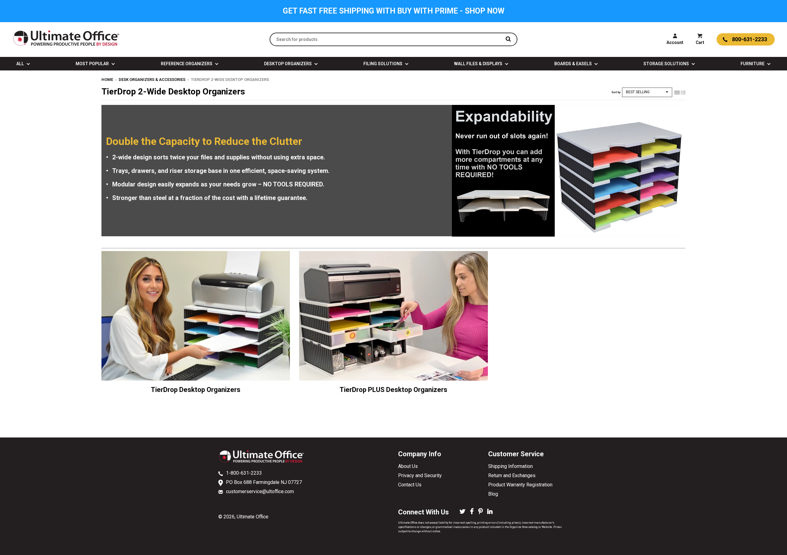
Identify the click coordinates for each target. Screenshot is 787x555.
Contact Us (409, 485)
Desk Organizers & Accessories (152, 79)
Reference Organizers (187, 63)
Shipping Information (510, 466)
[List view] (683, 93)
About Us (408, 466)
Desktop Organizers (288, 63)
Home (107, 79)
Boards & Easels (573, 63)
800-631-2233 (749, 39)
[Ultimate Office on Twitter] (462, 512)
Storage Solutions (666, 63)
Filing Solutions (383, 63)
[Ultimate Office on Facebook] (472, 512)
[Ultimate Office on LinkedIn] (489, 512)
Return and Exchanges (512, 475)
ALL (20, 63)
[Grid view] (676, 93)
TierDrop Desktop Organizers (195, 389)
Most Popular (93, 63)
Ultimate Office (252, 517)
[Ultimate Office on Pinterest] (480, 512)
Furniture (753, 63)
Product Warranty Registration (520, 485)
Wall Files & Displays (478, 63)
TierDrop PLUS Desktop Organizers (393, 389)
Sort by (615, 92)
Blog (493, 494)
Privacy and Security (420, 475)
